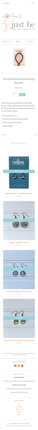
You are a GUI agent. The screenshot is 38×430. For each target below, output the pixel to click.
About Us (19, 409)
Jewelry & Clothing (21, 353)
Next (35, 134)
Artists (19, 406)
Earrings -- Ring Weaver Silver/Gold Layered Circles (19, 340)
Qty (14, 92)
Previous (3, 134)
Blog (19, 414)
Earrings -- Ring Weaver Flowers (19, 242)
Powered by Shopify (15, 425)
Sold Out (19, 171)
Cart (19, 41)
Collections (10, 353)
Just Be (10, 425)
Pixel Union (29, 425)
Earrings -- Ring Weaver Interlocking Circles (19, 291)
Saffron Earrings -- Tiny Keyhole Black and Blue (19, 193)
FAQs (19, 412)
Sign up (8, 3)
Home (4, 353)
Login (4, 3)
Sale (19, 404)
